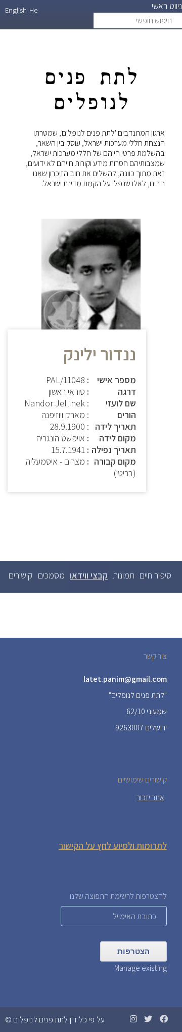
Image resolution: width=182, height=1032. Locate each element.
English (16, 10)
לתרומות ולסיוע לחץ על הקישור (113, 845)
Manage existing (140, 968)
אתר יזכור (150, 797)
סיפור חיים (155, 575)
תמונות (123, 575)
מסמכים (51, 575)
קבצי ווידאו (88, 580)
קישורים (21, 575)
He (33, 10)
